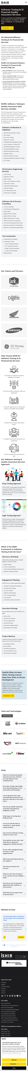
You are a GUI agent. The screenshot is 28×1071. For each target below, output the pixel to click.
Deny (14, 1068)
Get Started (6, 28)
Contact (3, 993)
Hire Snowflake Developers (8, 1011)
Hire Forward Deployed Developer (10, 1009)
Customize (13, 1064)
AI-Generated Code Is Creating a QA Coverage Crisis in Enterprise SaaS (13, 918)
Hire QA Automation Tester (8, 1016)
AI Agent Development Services (9, 1020)
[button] (12, 946)
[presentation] (2, 929)
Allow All (14, 1060)
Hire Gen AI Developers (7, 1007)
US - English (20, 957)
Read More (21, 937)
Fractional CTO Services (7, 1022)
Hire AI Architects (5, 1003)
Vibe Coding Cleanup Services (9, 1018)
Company (3, 982)
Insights (3, 984)
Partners (3, 988)
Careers (3, 991)
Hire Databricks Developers (8, 1013)
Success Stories (5, 986)
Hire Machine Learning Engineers (9, 1005)
